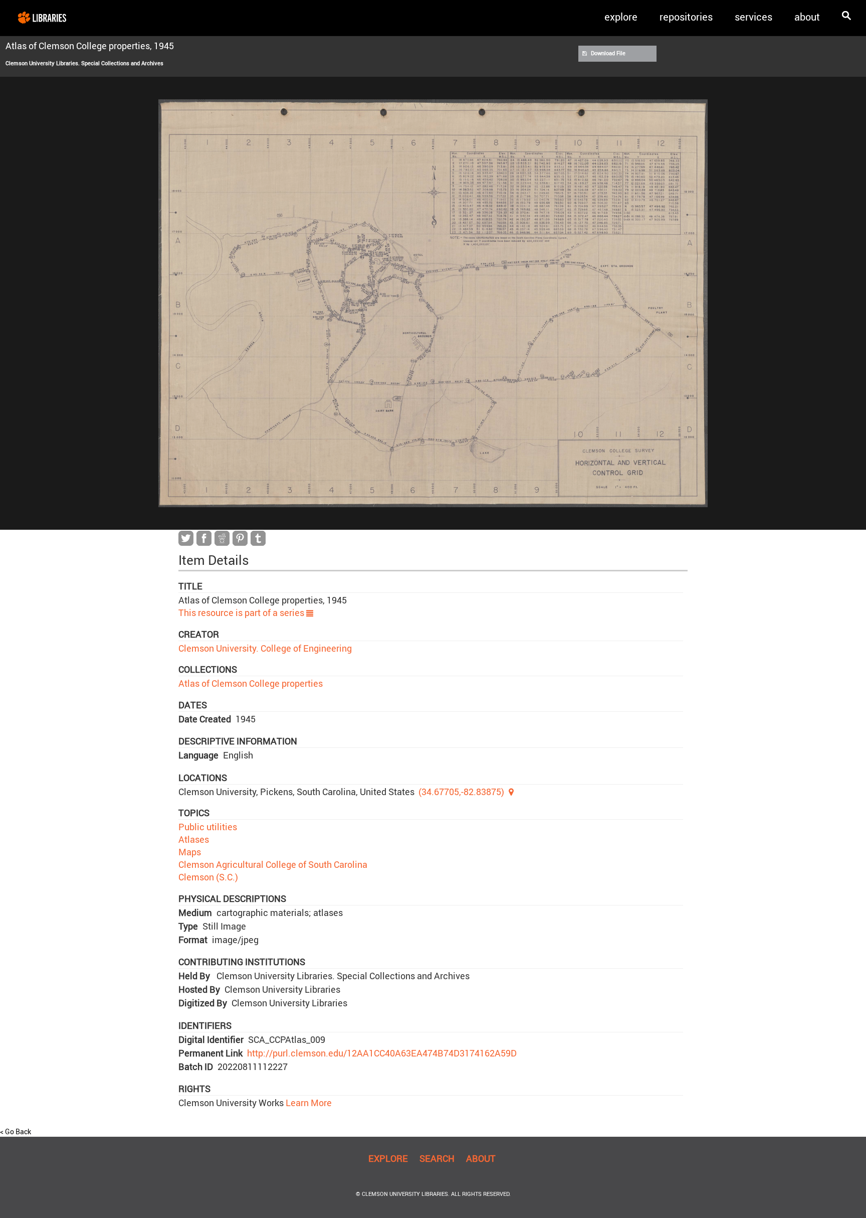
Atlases (193, 839)
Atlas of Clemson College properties (250, 683)
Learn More (308, 1103)
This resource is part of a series (242, 612)
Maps (189, 852)
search (437, 1158)
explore (620, 17)
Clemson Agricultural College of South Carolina (272, 864)
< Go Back (15, 1131)
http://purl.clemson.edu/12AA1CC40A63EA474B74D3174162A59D (382, 1053)
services (753, 17)
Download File (608, 53)
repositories (686, 17)
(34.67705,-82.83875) (461, 792)
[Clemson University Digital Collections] (42, 17)
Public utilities (207, 827)
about (807, 17)
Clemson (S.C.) (208, 877)
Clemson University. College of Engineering (265, 648)
